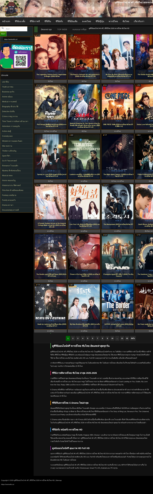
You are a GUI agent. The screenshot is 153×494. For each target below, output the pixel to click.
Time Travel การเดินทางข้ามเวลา (15, 121)
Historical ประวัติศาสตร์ (11, 185)
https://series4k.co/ (10, 39)
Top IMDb (62, 29)
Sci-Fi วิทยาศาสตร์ (9, 161)
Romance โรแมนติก (10, 166)
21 (122, 338)
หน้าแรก (6, 21)
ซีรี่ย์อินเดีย (72, 21)
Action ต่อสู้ (6, 131)
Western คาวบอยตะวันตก (12, 141)
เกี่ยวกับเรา (139, 21)
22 (127, 338)
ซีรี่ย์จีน (47, 21)
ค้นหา (3, 34)
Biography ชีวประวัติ (10, 106)
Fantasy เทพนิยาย (9, 195)
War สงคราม (7, 146)
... (117, 338)
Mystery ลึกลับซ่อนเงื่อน (11, 171)
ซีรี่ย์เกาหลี (35, 21)
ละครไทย (86, 21)
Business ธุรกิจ (8, 92)
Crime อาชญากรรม (10, 116)
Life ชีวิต (5, 82)
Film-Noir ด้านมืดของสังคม (12, 190)
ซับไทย (126, 21)
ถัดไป (133, 338)
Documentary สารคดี (10, 210)
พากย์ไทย (113, 21)
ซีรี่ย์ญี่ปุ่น (100, 21)
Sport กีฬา (6, 156)
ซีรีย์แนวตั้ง (20, 21)
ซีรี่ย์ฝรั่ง (59, 21)
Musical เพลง (7, 175)
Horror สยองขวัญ (9, 180)
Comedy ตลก (7, 136)
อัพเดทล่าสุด (46, 29)
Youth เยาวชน (7, 87)
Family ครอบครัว (9, 200)
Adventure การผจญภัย (11, 126)
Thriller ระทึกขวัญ (9, 151)
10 (112, 338)
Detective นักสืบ (8, 111)
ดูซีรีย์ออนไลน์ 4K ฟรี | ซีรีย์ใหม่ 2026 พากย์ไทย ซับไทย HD (34, 480)
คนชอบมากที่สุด (79, 29)
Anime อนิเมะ (7, 97)
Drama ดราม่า (7, 205)
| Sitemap (58, 480)
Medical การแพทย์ (9, 102)
